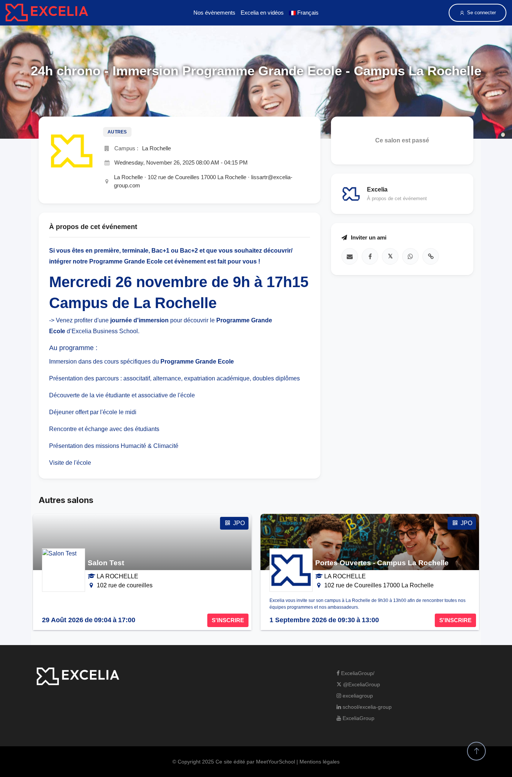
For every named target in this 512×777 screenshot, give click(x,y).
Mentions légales (319, 762)
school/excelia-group (366, 707)
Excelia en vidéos (262, 12)
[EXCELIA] (47, 12)
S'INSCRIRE (228, 620)
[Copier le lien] (430, 256)
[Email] (349, 256)
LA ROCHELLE (117, 576)
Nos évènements (214, 12)
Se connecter (481, 12)
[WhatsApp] (410, 256)
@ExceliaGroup (360, 684)
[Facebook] (370, 256)
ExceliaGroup (357, 718)
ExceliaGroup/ (357, 673)
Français (307, 12)
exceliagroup (357, 696)
